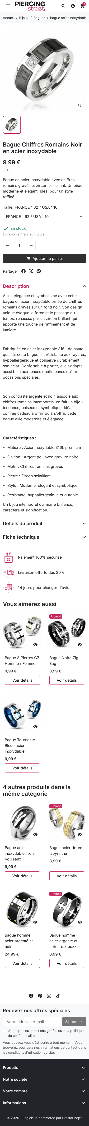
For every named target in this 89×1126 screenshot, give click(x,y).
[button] (63, 6)
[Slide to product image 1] (12, 125)
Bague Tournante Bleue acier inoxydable (20, 745)
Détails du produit (22, 523)
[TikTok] (58, 995)
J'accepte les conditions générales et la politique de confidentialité (46, 1033)
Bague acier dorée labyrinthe (65, 850)
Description (16, 286)
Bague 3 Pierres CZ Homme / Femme (22, 660)
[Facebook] (31, 995)
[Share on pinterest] (38, 271)
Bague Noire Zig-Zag (64, 660)
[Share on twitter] (31, 271)
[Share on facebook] (23, 271)
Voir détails (22, 680)
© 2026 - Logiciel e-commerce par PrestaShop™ (44, 1118)
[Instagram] (49, 995)
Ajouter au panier (44, 258)
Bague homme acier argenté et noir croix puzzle (64, 941)
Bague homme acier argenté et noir (19, 941)
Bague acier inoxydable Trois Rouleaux (19, 853)
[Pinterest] (40, 995)
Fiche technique (21, 537)
